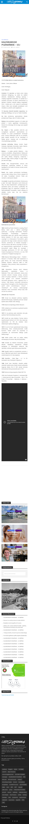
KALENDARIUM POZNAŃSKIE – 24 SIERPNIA (13, 630)
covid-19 (4, 771)
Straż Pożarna (13, 794)
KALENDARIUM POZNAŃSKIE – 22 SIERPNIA (13, 641)
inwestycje (4, 777)
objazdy (20, 787)
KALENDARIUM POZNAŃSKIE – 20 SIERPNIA (13, 646)
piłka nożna (5, 789)
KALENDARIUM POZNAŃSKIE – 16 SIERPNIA (13, 657)
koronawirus (21, 782)
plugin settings (19, 812)
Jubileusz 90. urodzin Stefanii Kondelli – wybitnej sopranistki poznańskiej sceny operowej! (14, 552)
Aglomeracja (5, 39)
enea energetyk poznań (7, 774)
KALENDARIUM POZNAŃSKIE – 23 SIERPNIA (13, 638)
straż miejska (5, 794)
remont (9, 792)
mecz (8, 787)
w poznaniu (11, 800)
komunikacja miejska (7, 782)
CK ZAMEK (21, 769)
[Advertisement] (14, 20)
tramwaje (4, 797)
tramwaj (24, 794)
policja (10, 789)
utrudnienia (15, 797)
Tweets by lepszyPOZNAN (8, 695)
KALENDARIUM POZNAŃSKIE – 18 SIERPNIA (13, 652)
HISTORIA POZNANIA (20, 774)
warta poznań (22, 797)
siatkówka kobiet (23, 792)
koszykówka (5, 784)
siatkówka (15, 792)
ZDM (23, 800)
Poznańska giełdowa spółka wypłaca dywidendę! (15, 635)
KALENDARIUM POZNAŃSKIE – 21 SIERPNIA (13, 643)
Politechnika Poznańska (19, 789)
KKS (24, 777)
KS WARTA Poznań (14, 784)
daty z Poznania (11, 771)
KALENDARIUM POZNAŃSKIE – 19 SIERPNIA (13, 649)
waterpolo (4, 800)
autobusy (4, 769)
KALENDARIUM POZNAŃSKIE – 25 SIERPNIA (14, 595)
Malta (3, 787)
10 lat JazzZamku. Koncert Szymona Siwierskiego (15, 632)
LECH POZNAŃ (23, 784)
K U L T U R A (18, 511)
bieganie (10, 769)
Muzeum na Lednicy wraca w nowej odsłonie (14, 514)
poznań (4, 792)
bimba (15, 769)
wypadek (18, 800)
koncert (15, 782)
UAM (9, 797)
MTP (16, 787)
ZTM (3, 802)
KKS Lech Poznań (12, 779)
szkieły (19, 794)
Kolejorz (20, 779)
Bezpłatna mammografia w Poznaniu (14, 533)
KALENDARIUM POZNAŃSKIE (15, 777)
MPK (12, 787)
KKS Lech (4, 779)
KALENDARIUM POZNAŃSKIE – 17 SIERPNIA (13, 654)
